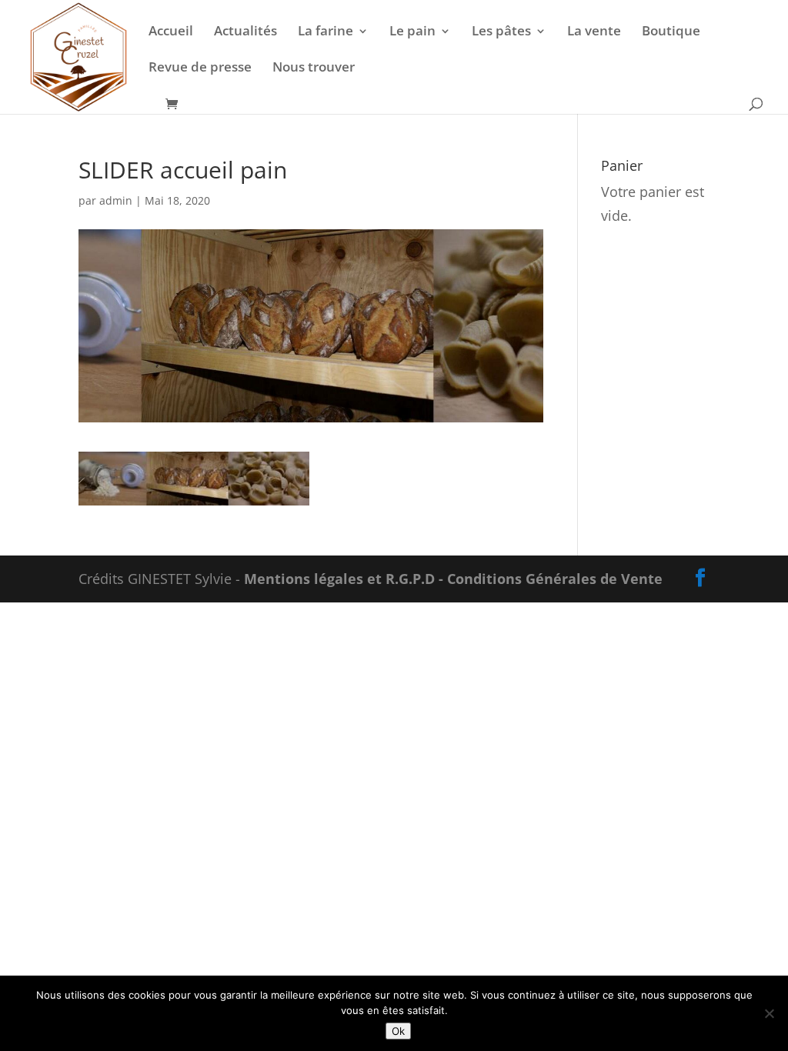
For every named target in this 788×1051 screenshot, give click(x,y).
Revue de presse (200, 68)
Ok (398, 1031)
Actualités (245, 32)
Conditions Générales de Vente (555, 578)
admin (115, 200)
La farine (325, 32)
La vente (594, 32)
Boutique (671, 32)
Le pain (412, 32)
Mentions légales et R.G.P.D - (345, 578)
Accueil (171, 32)
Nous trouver (313, 68)
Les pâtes (501, 32)
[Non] (768, 1013)
